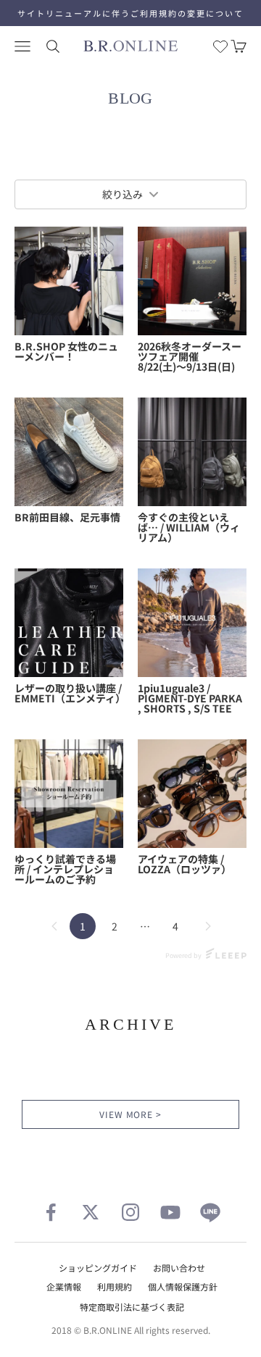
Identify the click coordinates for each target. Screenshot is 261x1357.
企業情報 (63, 1286)
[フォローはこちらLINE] (210, 1212)
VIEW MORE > (130, 1114)
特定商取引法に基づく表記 (132, 1307)
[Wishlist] (220, 46)
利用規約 (114, 1286)
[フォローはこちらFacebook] (51, 1212)
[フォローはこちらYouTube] (170, 1212)
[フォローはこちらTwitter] (91, 1212)
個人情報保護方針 (183, 1286)
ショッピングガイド (98, 1267)
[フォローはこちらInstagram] (130, 1212)
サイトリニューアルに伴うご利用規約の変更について (130, 13)
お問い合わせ (179, 1267)
